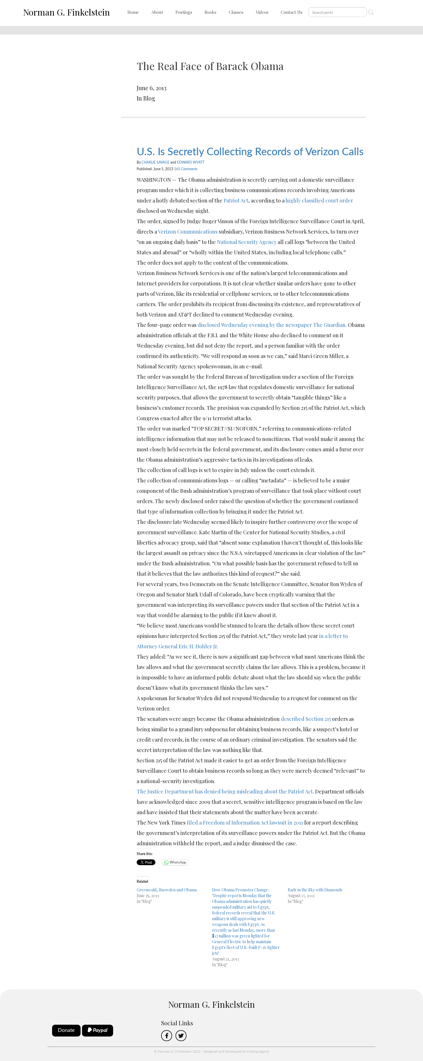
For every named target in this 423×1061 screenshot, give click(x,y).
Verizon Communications (188, 231)
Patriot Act (236, 200)
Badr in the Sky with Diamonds (315, 890)
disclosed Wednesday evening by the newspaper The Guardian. (273, 324)
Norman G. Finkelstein (66, 12)
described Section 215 (306, 718)
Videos (262, 12)
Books (210, 12)
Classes (236, 12)
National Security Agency (247, 241)
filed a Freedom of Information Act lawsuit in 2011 (245, 822)
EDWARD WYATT (190, 162)
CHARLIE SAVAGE (155, 162)
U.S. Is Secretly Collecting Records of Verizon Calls (250, 152)
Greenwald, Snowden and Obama (167, 890)
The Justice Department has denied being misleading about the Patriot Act (225, 791)
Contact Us (291, 12)
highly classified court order (319, 200)
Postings (184, 12)
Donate (66, 1030)
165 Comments (185, 169)
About (157, 12)
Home (133, 12)
